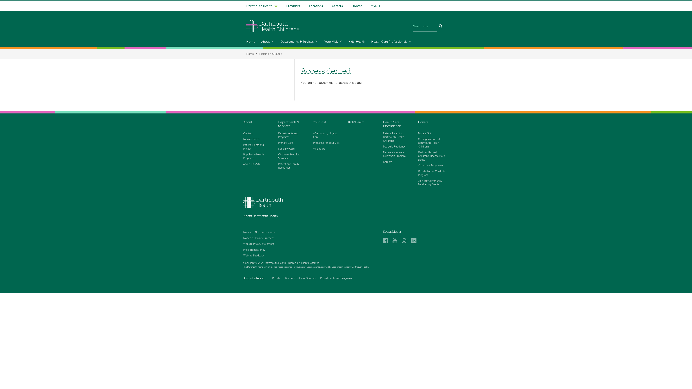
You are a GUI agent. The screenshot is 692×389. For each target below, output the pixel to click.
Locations (316, 6)
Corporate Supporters (430, 165)
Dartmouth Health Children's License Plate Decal (431, 156)
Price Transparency (254, 250)
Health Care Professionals (389, 41)
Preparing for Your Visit (326, 143)
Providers (293, 6)
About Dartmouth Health (260, 216)
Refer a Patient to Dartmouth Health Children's (393, 137)
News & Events (251, 139)
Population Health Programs (253, 156)
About (265, 41)
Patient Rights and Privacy (253, 147)
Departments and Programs (288, 135)
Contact (248, 133)
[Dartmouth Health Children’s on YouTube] (395, 240)
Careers (337, 6)
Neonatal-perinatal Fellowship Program (394, 154)
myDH (375, 6)
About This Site (252, 164)
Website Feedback (253, 255)
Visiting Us (319, 149)
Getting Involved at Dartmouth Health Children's (429, 143)
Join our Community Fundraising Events (430, 183)
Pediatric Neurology (270, 54)
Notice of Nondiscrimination (259, 232)
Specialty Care (286, 149)
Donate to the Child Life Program (431, 173)
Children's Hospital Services (289, 156)
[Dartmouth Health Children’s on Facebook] (386, 240)
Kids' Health (357, 41)
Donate (357, 6)
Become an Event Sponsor (300, 278)
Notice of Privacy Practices (258, 238)
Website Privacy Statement (258, 244)
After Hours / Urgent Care (325, 135)
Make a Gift (424, 133)
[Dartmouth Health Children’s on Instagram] (405, 240)
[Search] (440, 27)
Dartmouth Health (259, 6)
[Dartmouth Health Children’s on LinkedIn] (414, 240)
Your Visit (331, 41)
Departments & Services (297, 41)
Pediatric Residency (394, 147)
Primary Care (285, 143)
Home (250, 41)
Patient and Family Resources (288, 166)
